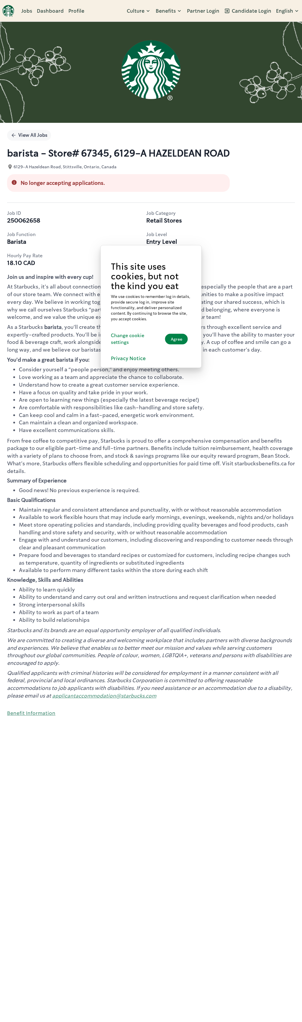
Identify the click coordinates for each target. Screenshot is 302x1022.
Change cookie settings (127, 338)
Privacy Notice (128, 358)
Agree (176, 339)
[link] (8, 11)
